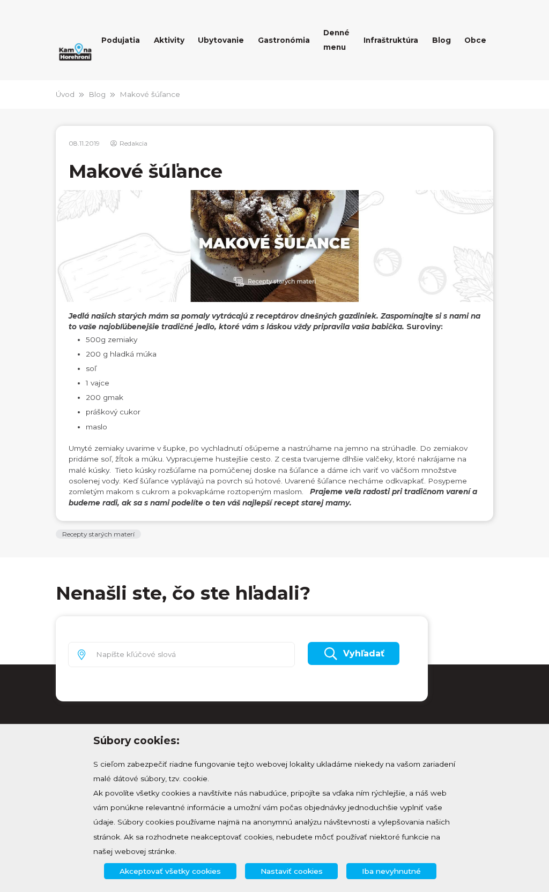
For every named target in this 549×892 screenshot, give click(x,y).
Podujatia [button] (120, 40)
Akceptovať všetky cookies (170, 871)
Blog (97, 94)
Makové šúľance (150, 94)
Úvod (65, 94)
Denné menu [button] (336, 39)
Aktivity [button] (169, 40)
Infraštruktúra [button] (390, 40)
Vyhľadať (363, 653)
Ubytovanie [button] (221, 40)
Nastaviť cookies (292, 871)
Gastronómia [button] (284, 40)
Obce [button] (475, 40)
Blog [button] (441, 40)
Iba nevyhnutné (391, 871)
